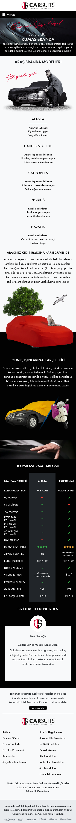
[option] (38, 37)
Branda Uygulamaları (51, 732)
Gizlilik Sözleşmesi (13, 750)
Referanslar (8, 756)
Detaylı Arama (47, 750)
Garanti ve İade (11, 744)
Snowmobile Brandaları (52, 738)
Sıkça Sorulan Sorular (14, 762)
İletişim (6, 732)
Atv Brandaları (47, 756)
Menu (10, 15)
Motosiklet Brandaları (51, 762)
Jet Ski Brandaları (49, 744)
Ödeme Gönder (11, 738)
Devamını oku (38, 707)
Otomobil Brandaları (50, 774)
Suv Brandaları (47, 768)
